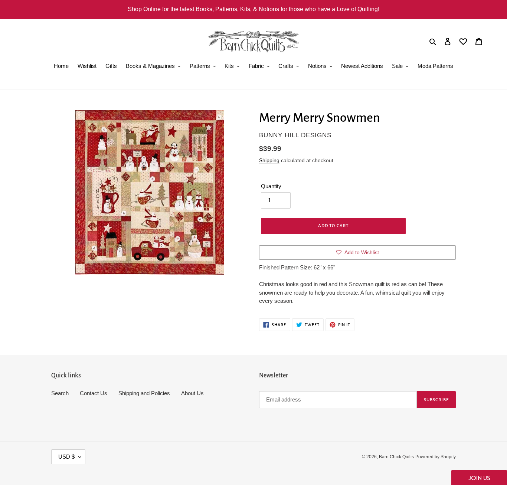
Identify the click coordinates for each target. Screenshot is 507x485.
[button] (479, 477)
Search (60, 393)
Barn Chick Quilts (396, 456)
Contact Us (93, 393)
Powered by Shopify (435, 456)
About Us (192, 393)
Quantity (271, 186)
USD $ (66, 456)
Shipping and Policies (144, 393)
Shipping (269, 160)
